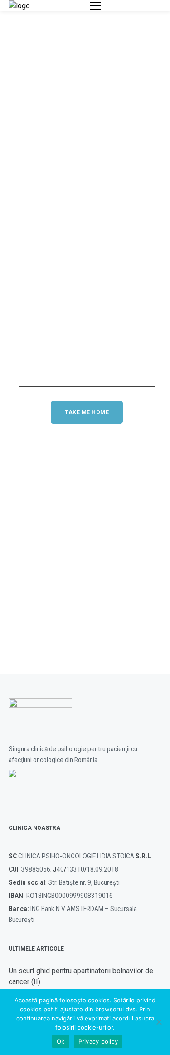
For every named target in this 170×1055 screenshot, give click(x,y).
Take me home (87, 412)
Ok (61, 1041)
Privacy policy (98, 1041)
